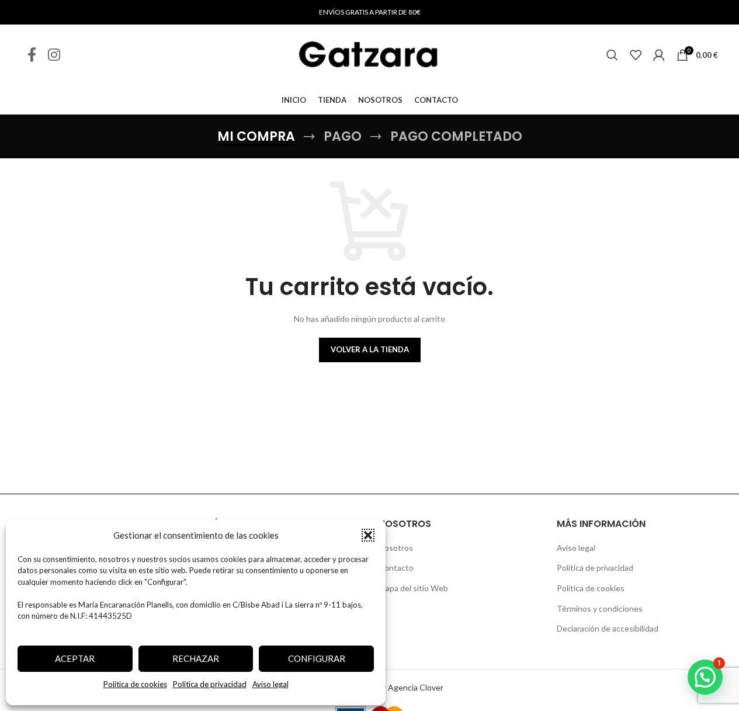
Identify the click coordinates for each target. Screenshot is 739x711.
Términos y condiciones (600, 608)
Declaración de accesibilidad (607, 628)
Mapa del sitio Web (413, 588)
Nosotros (396, 548)
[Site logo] (370, 54)
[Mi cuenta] (659, 55)
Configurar (316, 658)
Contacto (396, 568)
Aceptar (75, 658)
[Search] (612, 55)
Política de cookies (135, 684)
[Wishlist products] (635, 55)
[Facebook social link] (32, 55)
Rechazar (195, 658)
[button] (368, 535)
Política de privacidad (210, 684)
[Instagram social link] (54, 55)
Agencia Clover (415, 687)
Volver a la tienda (370, 349)
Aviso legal (270, 684)
